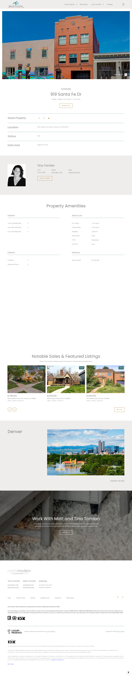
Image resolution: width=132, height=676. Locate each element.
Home (9, 598)
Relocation (84, 4)
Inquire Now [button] (66, 105)
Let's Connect (96, 4)
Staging (110, 4)
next (13, 75)
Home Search (69, 4)
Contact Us (58, 598)
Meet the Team (20, 598)
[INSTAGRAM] (122, 597)
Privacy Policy (120, 631)
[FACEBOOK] (118, 597)
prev (9, 75)
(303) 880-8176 (28, 585)
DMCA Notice (70, 598)
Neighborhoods (45, 598)
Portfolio (32, 598)
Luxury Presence (50, 631)
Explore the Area (117, 481)
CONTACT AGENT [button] (44, 178)
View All (119, 409)
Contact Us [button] (66, 532)
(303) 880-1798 (56, 172)
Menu (119, 4)
